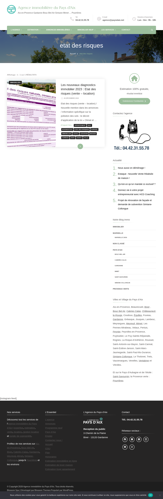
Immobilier (15, 82)
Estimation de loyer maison (59, 465)
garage (94, 129)
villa (86, 137)
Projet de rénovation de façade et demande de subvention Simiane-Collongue (135, 204)
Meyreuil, (131, 323)
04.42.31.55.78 (82, 20)
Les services (107, 30)
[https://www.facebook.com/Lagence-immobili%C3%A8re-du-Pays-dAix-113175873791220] (124, 439)
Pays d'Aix (117, 250)
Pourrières (118, 380)
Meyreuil (11, 456)
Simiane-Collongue (122, 283)
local (75, 133)
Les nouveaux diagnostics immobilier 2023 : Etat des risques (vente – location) (78, 89)
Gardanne (119, 265)
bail (89, 125)
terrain (65, 137)
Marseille (118, 233)
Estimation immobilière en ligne (61, 461)
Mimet (117, 271)
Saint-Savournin (121, 277)
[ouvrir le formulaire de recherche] (152, 30)
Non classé (118, 244)
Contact (126, 30)
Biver (147, 307)
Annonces (50, 423)
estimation (29, 428)
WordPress (68, 490)
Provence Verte (121, 289)
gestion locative (31, 432)
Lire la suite (76, 146)
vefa (73, 137)
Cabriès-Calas (120, 260)
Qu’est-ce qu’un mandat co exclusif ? (136, 184)
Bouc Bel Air (119, 311)
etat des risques (82, 129)
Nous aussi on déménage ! (131, 168)
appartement (80, 125)
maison (93, 133)
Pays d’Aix (50, 432)
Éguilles (138, 315)
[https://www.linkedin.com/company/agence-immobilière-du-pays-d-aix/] (124, 447)
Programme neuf (53, 428)
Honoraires (50, 456)
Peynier (116, 331)
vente (79, 137)
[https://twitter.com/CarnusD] (138, 439)
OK (150, 495)
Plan (47, 452)
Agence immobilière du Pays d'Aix (47, 7)
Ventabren (144, 360)
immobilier (66, 133)
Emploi (48, 436)
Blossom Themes (42, 490)
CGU (47, 448)
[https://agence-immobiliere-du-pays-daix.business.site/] (131, 439)
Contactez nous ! (53, 440)
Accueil (49, 444)
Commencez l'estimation (133, 101)
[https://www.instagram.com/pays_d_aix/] (131, 447)
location (84, 133)
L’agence (15, 30)
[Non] (160, 495)
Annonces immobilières (58, 30)
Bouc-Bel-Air (120, 254)
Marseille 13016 (121, 237)
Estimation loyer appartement (60, 469)
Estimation (33, 30)
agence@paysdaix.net (113, 20)
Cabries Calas (133, 311)
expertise (18, 428)
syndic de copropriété (20, 436)
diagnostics (67, 129)
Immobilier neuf (85, 30)
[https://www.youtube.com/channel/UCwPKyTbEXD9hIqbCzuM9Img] (145, 439)
